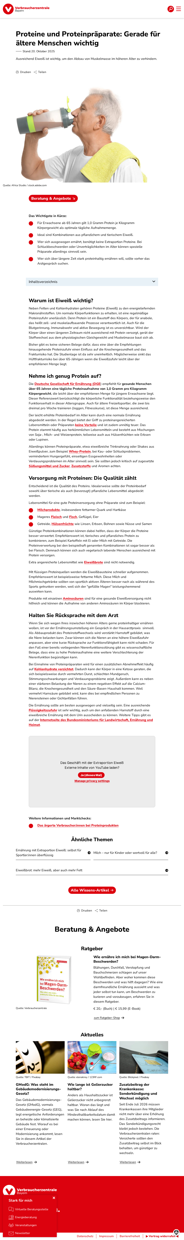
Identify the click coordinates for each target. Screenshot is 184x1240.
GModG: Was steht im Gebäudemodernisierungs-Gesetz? (38, 1089)
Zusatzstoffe (81, 466)
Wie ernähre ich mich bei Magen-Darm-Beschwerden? (127, 959)
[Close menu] (53, 1197)
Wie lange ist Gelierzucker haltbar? (90, 1087)
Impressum (106, 1236)
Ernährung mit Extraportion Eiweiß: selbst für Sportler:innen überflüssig (48, 852)
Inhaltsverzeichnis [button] (43, 281)
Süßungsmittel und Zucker (49, 466)
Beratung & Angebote (51, 198)
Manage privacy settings (92, 781)
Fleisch (56, 517)
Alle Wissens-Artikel (90, 890)
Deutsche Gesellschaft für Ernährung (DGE (67, 384)
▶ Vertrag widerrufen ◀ (162, 1236)
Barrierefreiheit (130, 1236)
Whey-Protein (80, 451)
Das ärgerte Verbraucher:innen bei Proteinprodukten (78, 825)
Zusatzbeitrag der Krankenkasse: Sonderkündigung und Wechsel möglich (138, 1091)
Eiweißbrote (93, 562)
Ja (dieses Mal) (91, 775)
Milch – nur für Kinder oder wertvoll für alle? (125, 853)
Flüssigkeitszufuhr (43, 710)
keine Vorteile (86, 425)
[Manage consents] (176, 1232)
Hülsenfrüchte (63, 524)
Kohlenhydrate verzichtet (53, 669)
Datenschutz (85, 1236)
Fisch (73, 517)
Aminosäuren (73, 598)
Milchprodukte (48, 510)
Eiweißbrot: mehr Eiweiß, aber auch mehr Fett (49, 870)
